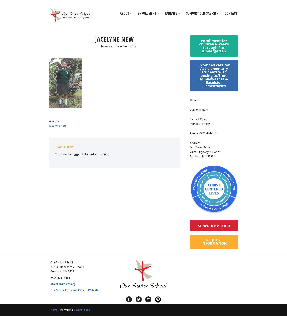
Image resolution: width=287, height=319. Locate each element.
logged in (78, 154)
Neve (53, 310)
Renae (108, 46)
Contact (231, 13)
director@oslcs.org (63, 284)
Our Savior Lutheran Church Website (74, 290)
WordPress (83, 310)
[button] (131, 13)
